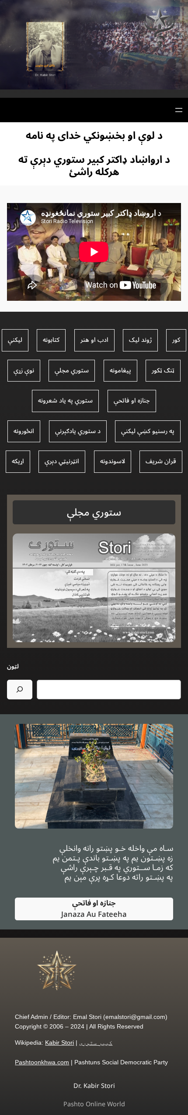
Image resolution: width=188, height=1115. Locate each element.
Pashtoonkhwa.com (42, 1062)
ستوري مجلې (94, 512)
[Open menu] (179, 110)
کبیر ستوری (95, 1042)
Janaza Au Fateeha (94, 909)
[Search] (19, 689)
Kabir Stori (59, 1042)
